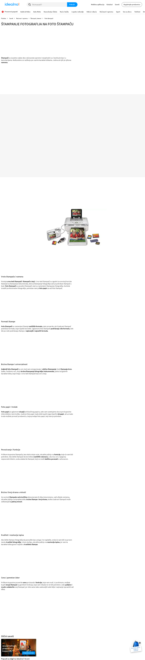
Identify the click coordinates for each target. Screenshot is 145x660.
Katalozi (110, 4)
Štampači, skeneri (35, 18)
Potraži (72, 4)
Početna (3, 18)
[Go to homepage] (12, 4)
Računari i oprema (22, 18)
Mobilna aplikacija (97, 4)
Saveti (117, 4)
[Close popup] (139, 643)
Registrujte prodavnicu (132, 4)
